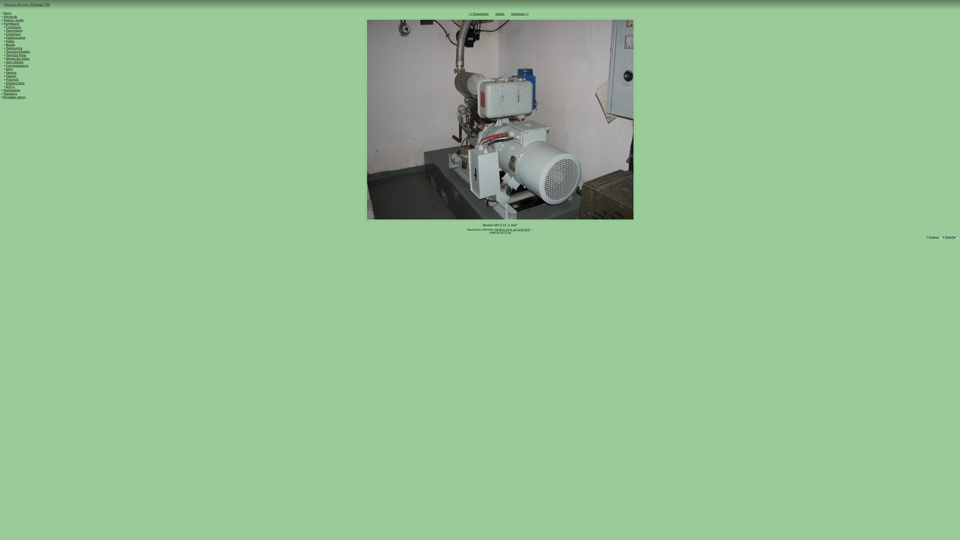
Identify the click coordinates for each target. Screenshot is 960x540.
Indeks (500, 14)
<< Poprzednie (479, 14)
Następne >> (520, 14)
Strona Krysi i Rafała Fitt (27, 5)
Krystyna (934, 237)
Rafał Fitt (950, 237)
